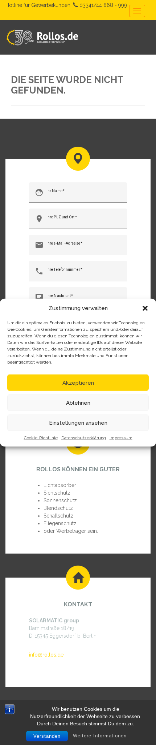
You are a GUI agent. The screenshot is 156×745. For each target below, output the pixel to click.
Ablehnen (78, 402)
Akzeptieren (78, 382)
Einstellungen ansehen (78, 422)
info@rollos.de (46, 655)
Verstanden (47, 736)
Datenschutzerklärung (83, 437)
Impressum (121, 437)
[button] (145, 308)
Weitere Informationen (100, 735)
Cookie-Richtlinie (41, 437)
